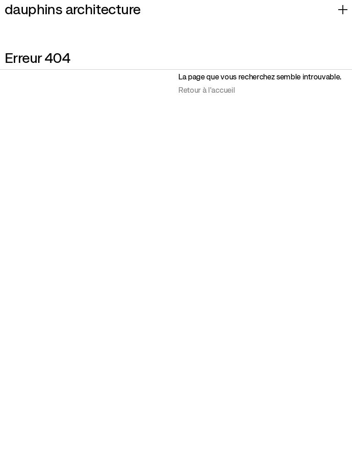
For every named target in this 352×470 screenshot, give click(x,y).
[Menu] (342, 9)
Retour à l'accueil (206, 90)
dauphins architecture (72, 10)
